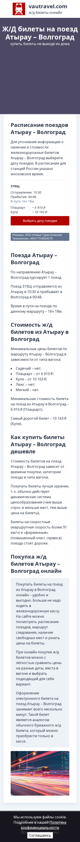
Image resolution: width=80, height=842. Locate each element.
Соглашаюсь (40, 835)
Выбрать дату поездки (40, 221)
